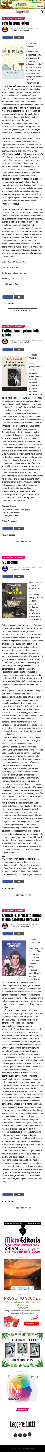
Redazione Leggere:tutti (20, 30)
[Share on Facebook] (7, 37)
